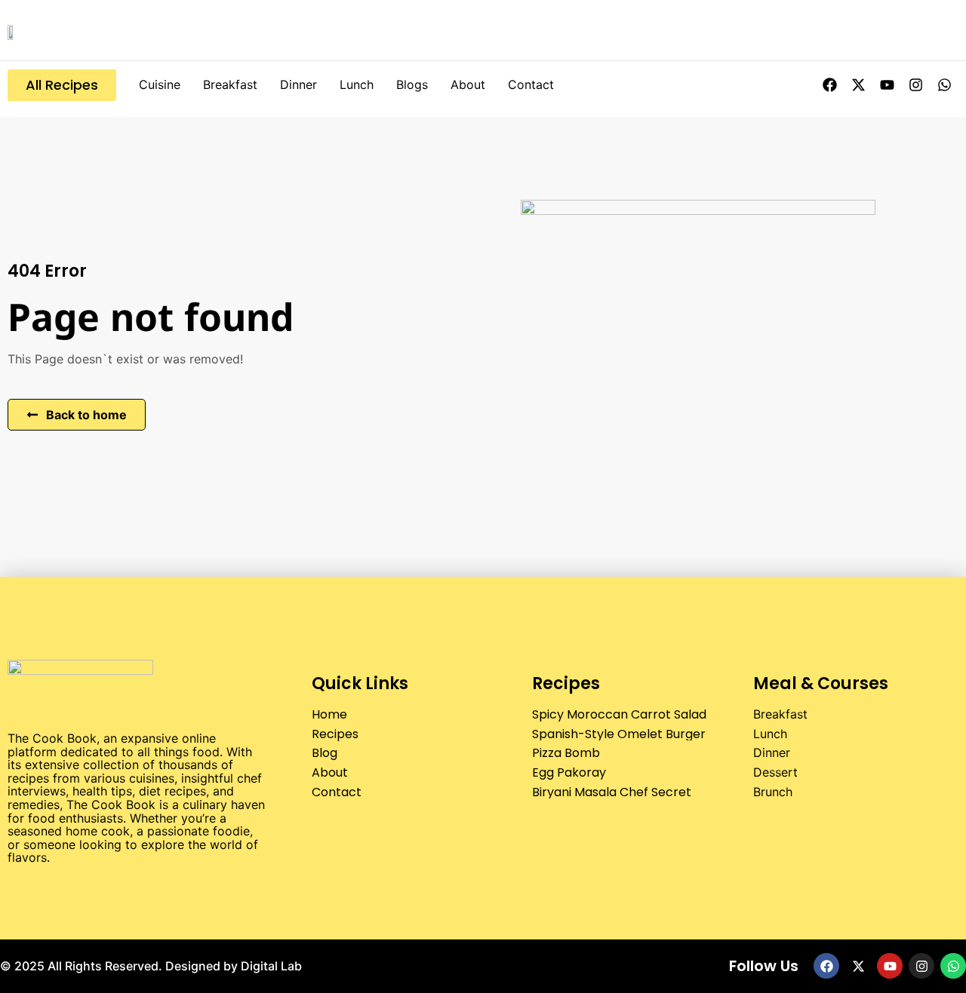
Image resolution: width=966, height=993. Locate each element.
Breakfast (230, 84)
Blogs (412, 84)
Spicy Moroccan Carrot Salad (619, 714)
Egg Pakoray (569, 772)
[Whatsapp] (944, 85)
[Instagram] (915, 85)
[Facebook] (829, 85)
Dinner (298, 84)
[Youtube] (886, 85)
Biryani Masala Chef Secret (611, 792)
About (468, 84)
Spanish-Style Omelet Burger (619, 734)
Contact (531, 84)
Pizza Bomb (566, 753)
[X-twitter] (858, 85)
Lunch (357, 84)
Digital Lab (271, 965)
